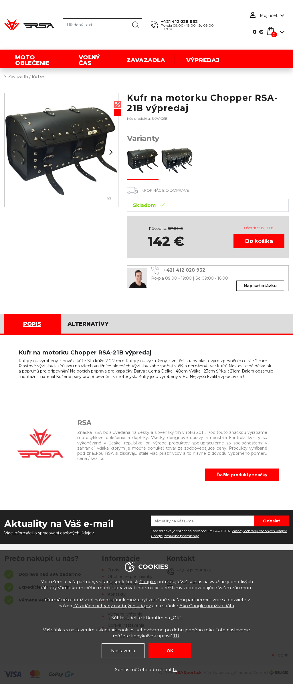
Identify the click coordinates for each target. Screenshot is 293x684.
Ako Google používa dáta (206, 605)
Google (147, 581)
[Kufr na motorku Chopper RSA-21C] (177, 161)
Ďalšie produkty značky (242, 474)
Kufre (38, 77)
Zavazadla (18, 77)
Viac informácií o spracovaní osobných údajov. (49, 533)
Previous (12, 152)
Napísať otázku (260, 285)
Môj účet (269, 15)
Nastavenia (123, 650)
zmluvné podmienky (181, 536)
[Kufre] (61, 150)
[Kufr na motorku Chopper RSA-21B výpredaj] (143, 161)
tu (175, 669)
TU (176, 635)
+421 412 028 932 (179, 21)
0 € (258, 32)
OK (170, 650)
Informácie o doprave (164, 190)
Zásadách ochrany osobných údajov (112, 605)
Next (110, 152)
